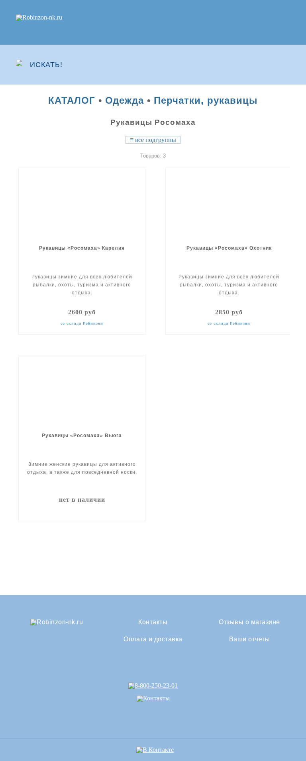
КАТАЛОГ (71, 100)
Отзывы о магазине (249, 622)
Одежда (124, 100)
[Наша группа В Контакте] (155, 749)
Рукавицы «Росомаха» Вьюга (82, 435)
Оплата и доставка (153, 639)
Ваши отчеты (249, 639)
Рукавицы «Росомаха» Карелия (82, 248)
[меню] (285, 64)
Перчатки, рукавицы (206, 100)
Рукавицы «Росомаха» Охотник (229, 248)
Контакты (152, 622)
